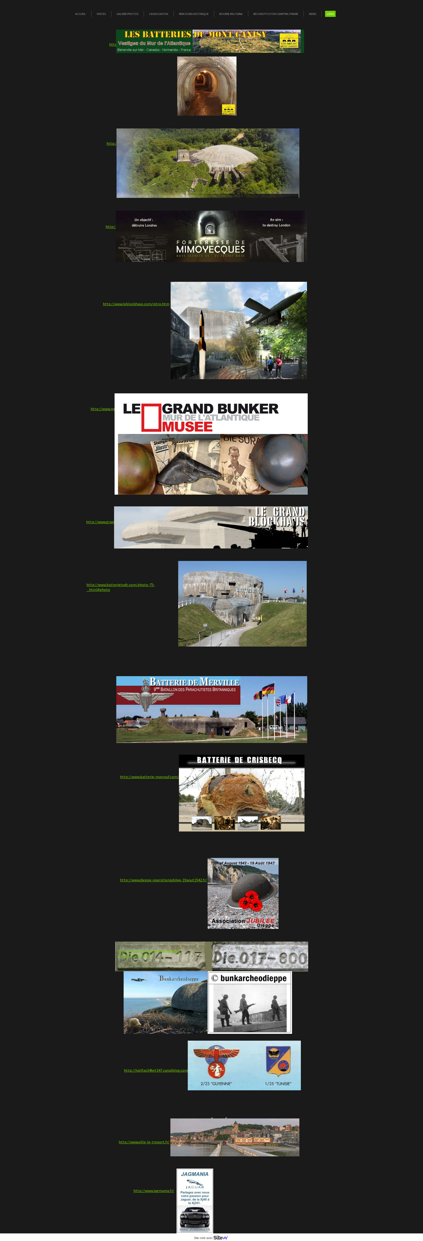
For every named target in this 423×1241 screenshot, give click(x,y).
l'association (158, 14)
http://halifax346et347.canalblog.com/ (156, 1070)
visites (101, 14)
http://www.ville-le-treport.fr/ (144, 1141)
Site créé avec (203, 1238)
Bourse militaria (231, 14)
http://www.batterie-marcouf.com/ (149, 776)
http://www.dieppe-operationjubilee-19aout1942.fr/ (163, 879)
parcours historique (194, 14)
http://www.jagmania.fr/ (153, 1190)
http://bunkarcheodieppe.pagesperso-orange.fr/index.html (149, 953)
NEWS (312, 14)
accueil (80, 14)
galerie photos (127, 14)
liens (330, 14)
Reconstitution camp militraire (275, 14)
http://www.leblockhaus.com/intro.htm (136, 303)
